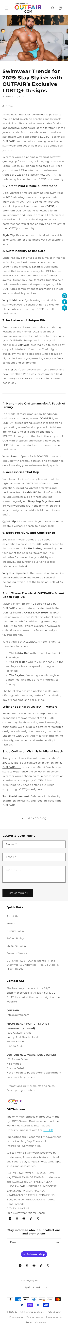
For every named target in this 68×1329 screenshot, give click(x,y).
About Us (12, 916)
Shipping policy (54, 1317)
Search (11, 923)
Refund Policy (15, 938)
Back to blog (36, 818)
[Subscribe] (57, 1242)
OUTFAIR (19, 1312)
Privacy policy (16, 1317)
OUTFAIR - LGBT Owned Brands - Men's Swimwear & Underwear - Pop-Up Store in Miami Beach (33, 964)
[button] (6, 8)
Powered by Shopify (34, 1312)
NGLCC (48, 1130)
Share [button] (9, 106)
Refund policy (55, 1312)
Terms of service (35, 1317)
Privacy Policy (15, 930)
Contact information (36, 1322)
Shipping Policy (16, 945)
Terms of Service (17, 953)
